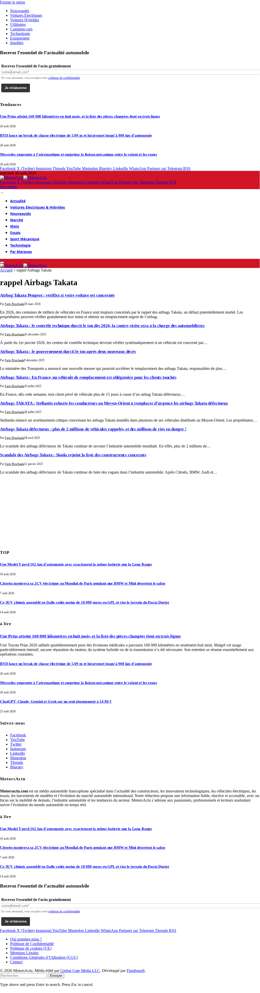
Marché (16, 220)
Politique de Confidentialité (32, 944)
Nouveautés (19, 11)
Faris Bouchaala (14, 304)
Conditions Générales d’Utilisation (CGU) (44, 957)
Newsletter (8, 187)
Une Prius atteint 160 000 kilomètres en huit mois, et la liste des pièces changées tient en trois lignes (80, 116)
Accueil (6, 270)
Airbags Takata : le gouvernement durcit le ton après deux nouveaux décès (68, 351)
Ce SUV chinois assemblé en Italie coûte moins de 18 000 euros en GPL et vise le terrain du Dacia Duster (84, 602)
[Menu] (2, 192)
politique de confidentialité (64, 78)
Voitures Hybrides (24, 20)
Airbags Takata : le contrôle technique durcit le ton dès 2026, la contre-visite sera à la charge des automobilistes (102, 325)
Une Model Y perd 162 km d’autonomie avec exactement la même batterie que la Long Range (76, 564)
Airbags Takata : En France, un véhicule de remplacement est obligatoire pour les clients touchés (88, 377)
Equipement (19, 38)
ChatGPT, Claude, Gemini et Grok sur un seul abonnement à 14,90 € (55, 701)
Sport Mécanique (24, 239)
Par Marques (21, 251)
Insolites (16, 43)
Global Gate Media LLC (80, 970)
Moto (14, 226)
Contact (16, 962)
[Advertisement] (38, 510)
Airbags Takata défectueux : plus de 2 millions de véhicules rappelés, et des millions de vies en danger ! (93, 429)
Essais (15, 232)
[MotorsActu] (23, 177)
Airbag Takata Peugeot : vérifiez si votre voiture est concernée (57, 295)
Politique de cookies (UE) (30, 948)
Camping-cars (21, 29)
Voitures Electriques (26, 15)
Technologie (20, 33)
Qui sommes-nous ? (26, 939)
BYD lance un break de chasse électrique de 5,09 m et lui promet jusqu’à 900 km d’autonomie (76, 135)
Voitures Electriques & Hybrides (37, 207)
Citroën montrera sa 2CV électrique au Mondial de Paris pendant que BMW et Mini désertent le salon (82, 583)
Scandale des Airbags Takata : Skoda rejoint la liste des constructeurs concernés (73, 455)
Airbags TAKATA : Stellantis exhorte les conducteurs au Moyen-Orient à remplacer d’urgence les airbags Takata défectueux (114, 403)
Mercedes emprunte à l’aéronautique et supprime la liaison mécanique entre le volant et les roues (78, 154)
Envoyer (56, 976)
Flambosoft (136, 970)
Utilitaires (18, 24)
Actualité (18, 201)
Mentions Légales (24, 953)
